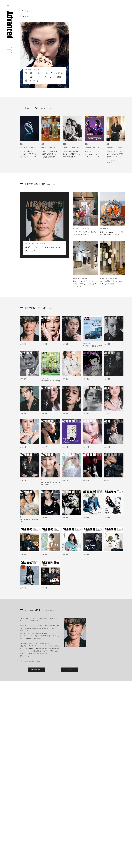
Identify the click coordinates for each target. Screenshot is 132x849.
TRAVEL (110, 5)
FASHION (87, 5)
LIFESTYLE (122, 5)
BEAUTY (99, 5)
